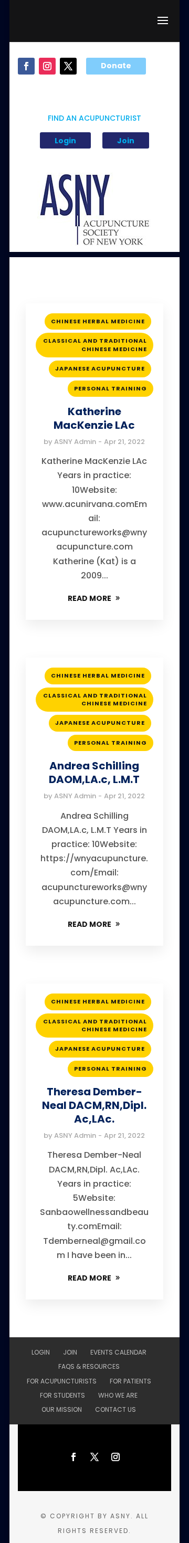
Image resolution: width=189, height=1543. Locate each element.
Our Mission (61, 1409)
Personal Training (110, 388)
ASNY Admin (75, 442)
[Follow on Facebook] (26, 66)
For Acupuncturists (62, 1381)
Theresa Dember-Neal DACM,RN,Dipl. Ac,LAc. (94, 1105)
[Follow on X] (68, 66)
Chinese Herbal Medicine (98, 321)
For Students (62, 1395)
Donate (116, 65)
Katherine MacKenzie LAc (94, 418)
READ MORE (89, 598)
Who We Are (118, 1395)
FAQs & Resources (89, 1366)
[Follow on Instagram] (47, 66)
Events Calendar (118, 1352)
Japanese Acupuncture (100, 368)
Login (65, 140)
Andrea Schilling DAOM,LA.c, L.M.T (94, 772)
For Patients (130, 1381)
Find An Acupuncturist (94, 118)
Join (125, 140)
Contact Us (115, 1409)
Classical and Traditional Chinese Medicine (95, 344)
